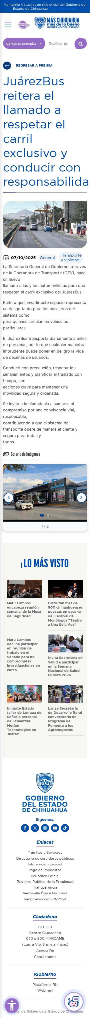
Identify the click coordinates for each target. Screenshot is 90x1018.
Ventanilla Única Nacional (45, 893)
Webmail (45, 990)
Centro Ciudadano (45, 932)
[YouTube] (55, 828)
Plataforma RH (45, 984)
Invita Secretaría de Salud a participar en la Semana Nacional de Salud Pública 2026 (65, 666)
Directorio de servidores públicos (45, 858)
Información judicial (45, 864)
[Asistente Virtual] (73, 1001)
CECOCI (45, 926)
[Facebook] (25, 828)
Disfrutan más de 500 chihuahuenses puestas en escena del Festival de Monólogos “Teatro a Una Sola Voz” (65, 613)
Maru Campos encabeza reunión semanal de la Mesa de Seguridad (24, 609)
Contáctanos (45, 956)
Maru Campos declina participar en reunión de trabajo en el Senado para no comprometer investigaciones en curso (23, 654)
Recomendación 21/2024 (45, 899)
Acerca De (45, 950)
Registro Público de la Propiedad (45, 881)
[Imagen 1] (42, 515)
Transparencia (45, 887)
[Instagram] (45, 828)
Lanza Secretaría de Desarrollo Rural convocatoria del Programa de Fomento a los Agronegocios (65, 718)
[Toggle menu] (8, 24)
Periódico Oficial (45, 875)
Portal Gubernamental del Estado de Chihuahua (24, 24)
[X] (35, 828)
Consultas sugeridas (21, 43)
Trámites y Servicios (45, 852)
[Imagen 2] (48, 515)
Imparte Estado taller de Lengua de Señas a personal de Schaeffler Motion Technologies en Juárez (24, 721)
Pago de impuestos (45, 869)
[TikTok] (65, 828)
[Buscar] (80, 44)
